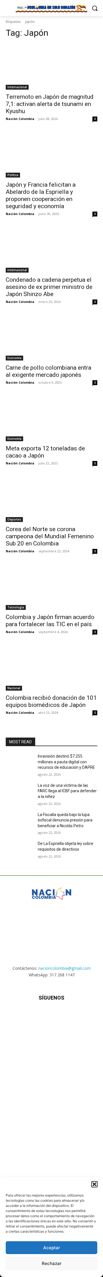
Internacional (17, 87)
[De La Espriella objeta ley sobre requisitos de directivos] (19, 850)
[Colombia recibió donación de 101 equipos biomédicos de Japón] (51, 668)
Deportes (14, 519)
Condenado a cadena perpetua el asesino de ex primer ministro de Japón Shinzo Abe (49, 286)
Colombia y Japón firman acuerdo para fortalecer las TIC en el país (50, 621)
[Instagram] (37, 1014)
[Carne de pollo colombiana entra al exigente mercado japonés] (51, 337)
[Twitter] (65, 1014)
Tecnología (15, 607)
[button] (94, 1184)
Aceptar (51, 1247)
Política (12, 175)
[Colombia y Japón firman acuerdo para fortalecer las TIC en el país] (51, 587)
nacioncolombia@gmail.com (64, 968)
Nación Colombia (20, 119)
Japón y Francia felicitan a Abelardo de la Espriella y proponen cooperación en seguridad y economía (41, 195)
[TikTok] (51, 1014)
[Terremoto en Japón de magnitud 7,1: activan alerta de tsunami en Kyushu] (51, 67)
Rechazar (52, 1263)
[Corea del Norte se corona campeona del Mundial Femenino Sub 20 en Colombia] (51, 499)
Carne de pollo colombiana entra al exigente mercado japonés (48, 371)
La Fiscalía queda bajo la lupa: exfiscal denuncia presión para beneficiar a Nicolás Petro (65, 820)
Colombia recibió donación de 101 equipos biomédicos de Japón (51, 701)
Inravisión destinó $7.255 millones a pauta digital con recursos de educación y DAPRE (66, 762)
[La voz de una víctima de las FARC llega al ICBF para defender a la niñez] (19, 792)
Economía (14, 358)
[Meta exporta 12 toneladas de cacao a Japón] (51, 418)
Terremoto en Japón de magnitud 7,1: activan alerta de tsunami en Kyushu (50, 104)
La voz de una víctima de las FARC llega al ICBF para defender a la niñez (67, 791)
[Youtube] (79, 1014)
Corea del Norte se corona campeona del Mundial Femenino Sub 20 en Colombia (50, 536)
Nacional (13, 688)
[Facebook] (23, 1014)
